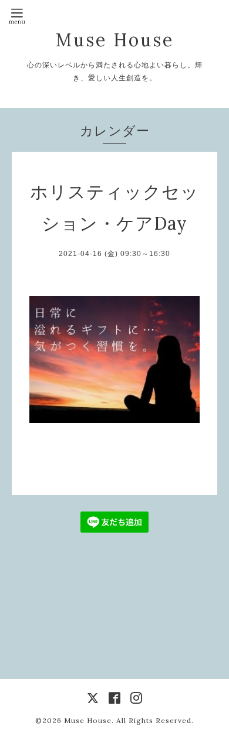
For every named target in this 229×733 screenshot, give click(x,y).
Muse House (128, 40)
